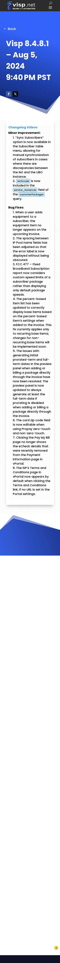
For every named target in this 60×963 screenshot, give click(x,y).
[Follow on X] (15, 94)
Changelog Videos (23, 127)
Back (12, 28)
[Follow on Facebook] (8, 94)
